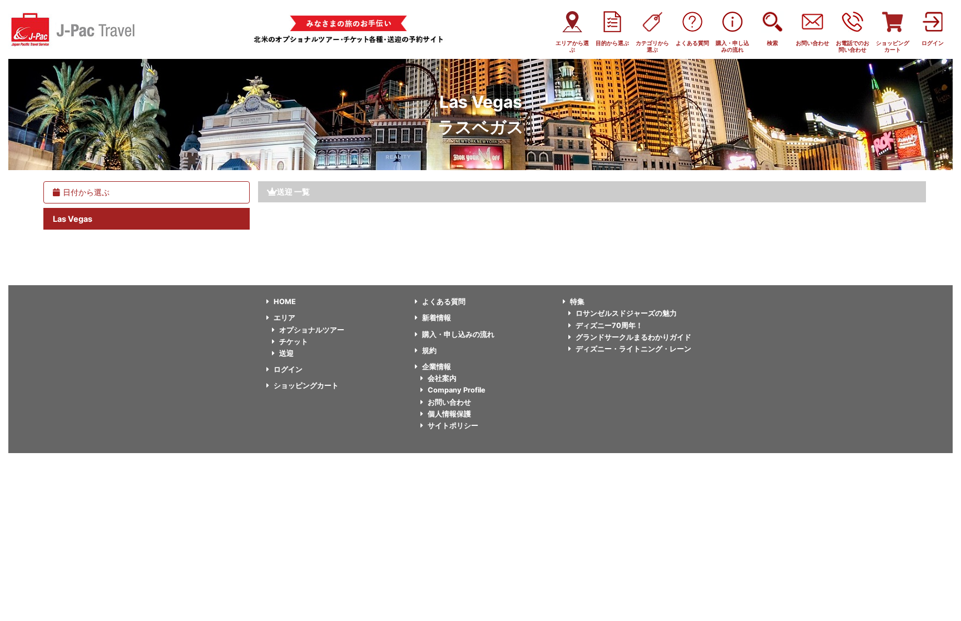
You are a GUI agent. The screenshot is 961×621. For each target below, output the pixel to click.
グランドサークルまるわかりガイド (633, 337)
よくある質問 (443, 301)
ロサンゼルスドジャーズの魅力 (626, 313)
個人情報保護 (449, 414)
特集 (577, 301)
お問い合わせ (449, 402)
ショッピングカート (306, 385)
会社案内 (442, 378)
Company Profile (457, 390)
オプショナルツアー (311, 330)
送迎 (286, 353)
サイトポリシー (453, 425)
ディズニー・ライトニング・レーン (633, 349)
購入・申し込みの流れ (458, 334)
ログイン (288, 369)
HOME (285, 301)
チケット (293, 341)
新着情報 (436, 318)
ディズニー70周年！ (609, 325)
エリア (284, 318)
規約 (429, 350)
